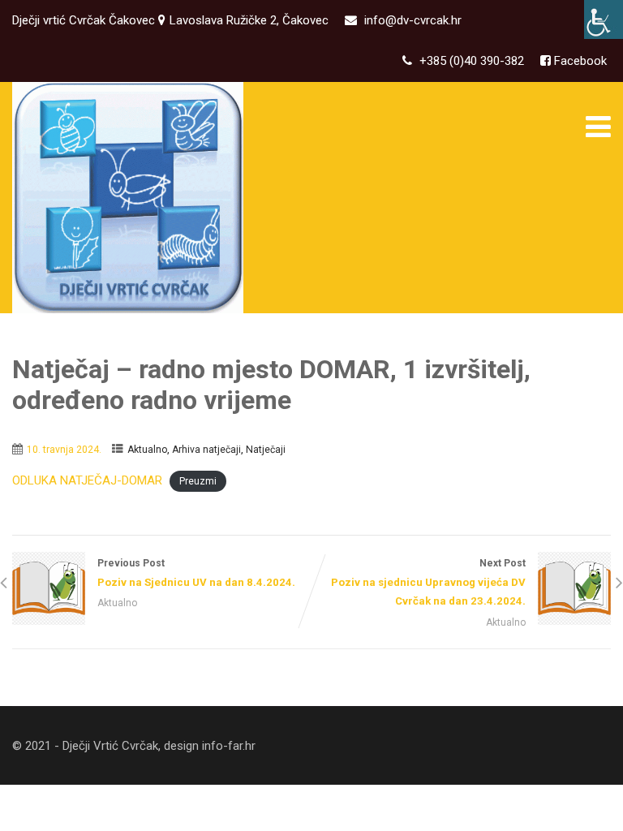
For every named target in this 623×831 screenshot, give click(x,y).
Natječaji (266, 449)
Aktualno (147, 449)
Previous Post (196, 573)
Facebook (579, 61)
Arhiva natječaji (206, 449)
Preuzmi (198, 481)
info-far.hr (229, 745)
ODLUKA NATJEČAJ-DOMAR (87, 480)
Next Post (428, 582)
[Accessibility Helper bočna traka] (603, 19)
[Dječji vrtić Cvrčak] (127, 197)
